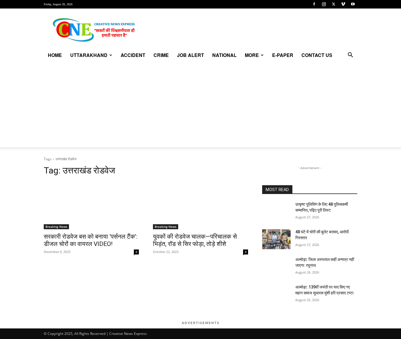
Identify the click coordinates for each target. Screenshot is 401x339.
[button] (350, 55)
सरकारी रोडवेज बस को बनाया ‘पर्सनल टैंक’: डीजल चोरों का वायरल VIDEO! (90, 240)
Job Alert (190, 55)
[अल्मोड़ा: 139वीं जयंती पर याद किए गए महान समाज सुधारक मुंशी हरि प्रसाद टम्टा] (276, 294)
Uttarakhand (88, 55)
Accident (133, 55)
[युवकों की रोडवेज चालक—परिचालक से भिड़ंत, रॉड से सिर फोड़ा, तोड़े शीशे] (200, 205)
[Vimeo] (343, 4)
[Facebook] (314, 4)
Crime (161, 55)
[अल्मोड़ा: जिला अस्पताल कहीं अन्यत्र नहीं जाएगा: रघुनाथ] (276, 267)
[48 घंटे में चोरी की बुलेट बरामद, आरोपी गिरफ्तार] (276, 239)
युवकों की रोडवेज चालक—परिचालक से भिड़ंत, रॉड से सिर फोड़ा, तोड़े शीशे (195, 240)
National (224, 55)
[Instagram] (323, 4)
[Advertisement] (200, 106)
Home (55, 55)
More (252, 55)
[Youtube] (352, 4)
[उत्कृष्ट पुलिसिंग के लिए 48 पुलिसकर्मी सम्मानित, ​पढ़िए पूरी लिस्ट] (276, 212)
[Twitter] (333, 4)
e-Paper (282, 55)
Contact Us (316, 55)
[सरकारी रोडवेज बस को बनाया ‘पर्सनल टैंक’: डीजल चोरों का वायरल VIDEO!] (91, 205)
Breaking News (56, 227)
